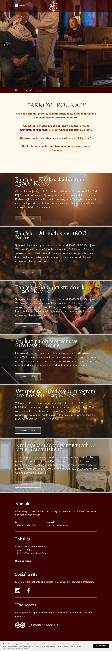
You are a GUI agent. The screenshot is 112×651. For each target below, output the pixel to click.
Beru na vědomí (101, 646)
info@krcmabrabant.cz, (34, 129)
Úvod (17, 90)
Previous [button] (7, 45)
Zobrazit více (28, 219)
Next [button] (105, 45)
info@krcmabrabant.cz (58, 525)
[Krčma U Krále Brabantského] (53, 6)
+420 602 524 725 (25, 525)
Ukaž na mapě (23, 560)
